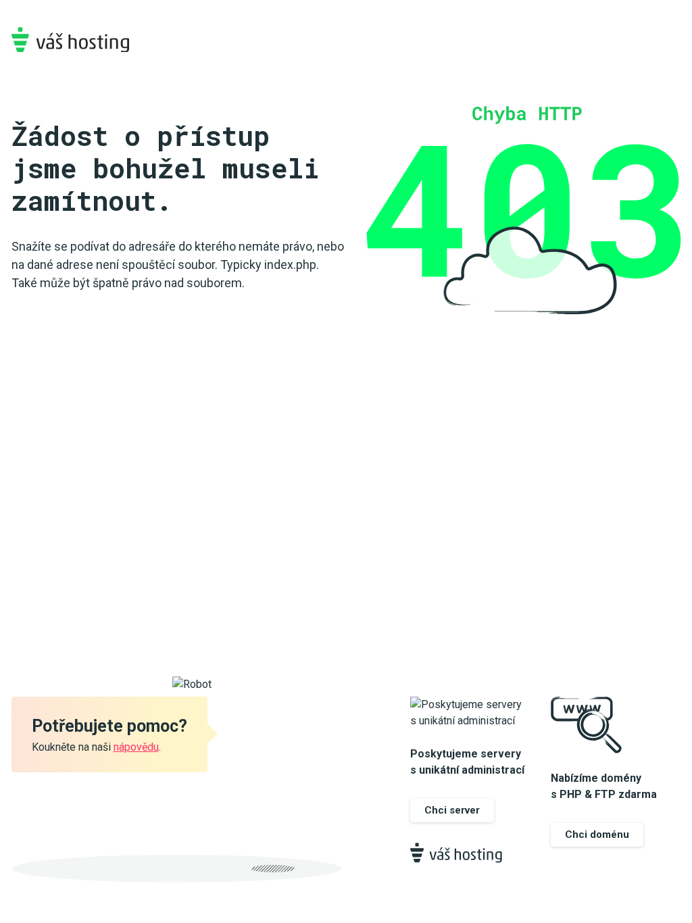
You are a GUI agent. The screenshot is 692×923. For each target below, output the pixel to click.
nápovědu (136, 747)
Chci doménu (597, 834)
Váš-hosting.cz (70, 39)
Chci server (452, 810)
